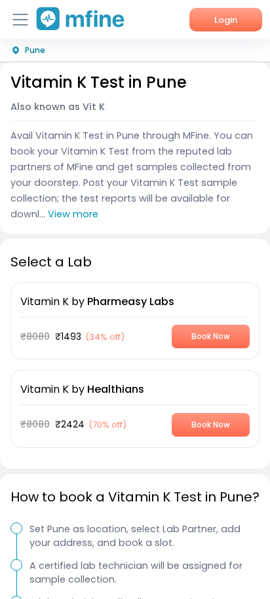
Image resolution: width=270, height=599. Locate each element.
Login (225, 20)
